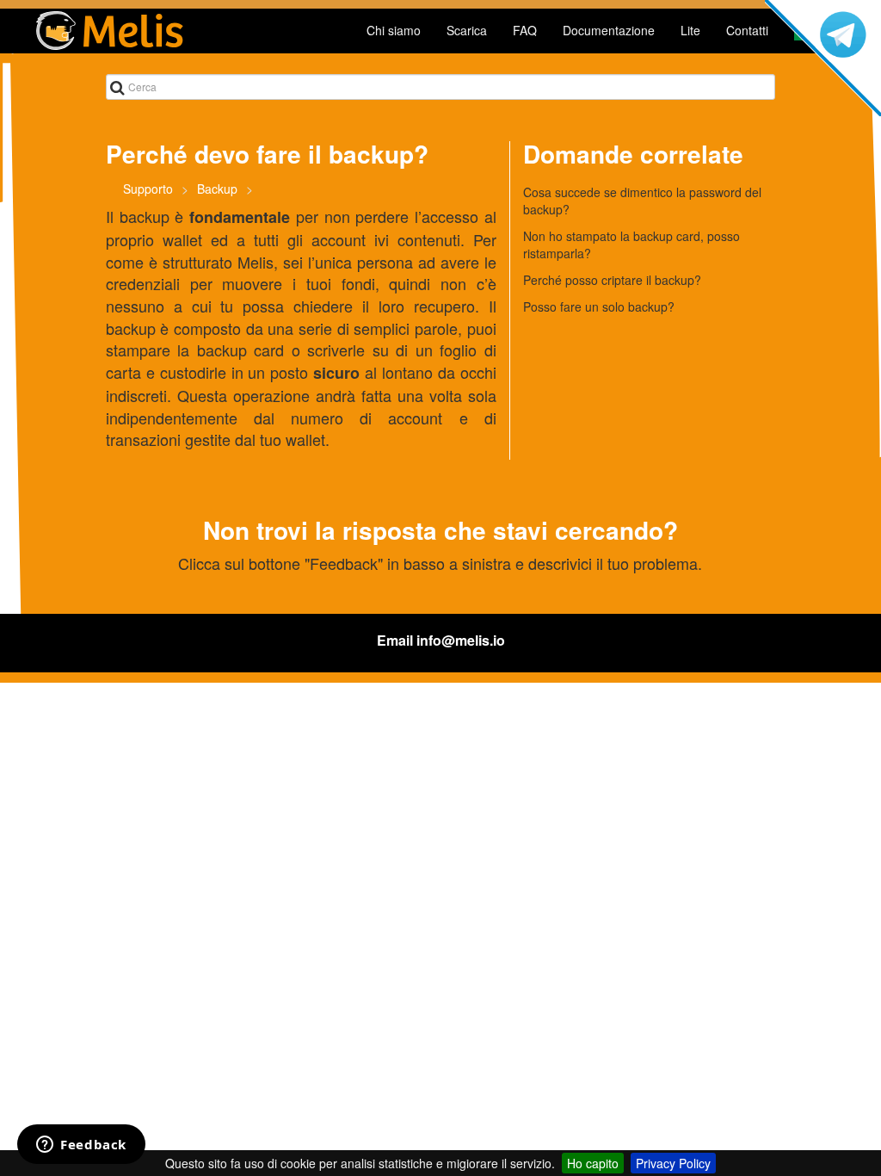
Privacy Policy (673, 1163)
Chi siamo (394, 30)
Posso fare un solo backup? (599, 306)
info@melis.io (460, 640)
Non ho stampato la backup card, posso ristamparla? (631, 244)
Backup (217, 188)
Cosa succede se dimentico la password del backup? (642, 200)
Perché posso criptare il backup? (612, 279)
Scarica (467, 30)
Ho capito (593, 1163)
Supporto (148, 188)
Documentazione (609, 30)
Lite (690, 30)
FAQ (525, 30)
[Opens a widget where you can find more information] (81, 1145)
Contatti (747, 30)
